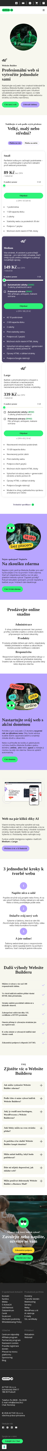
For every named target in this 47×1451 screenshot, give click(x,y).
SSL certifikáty (30, 1319)
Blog (4, 1360)
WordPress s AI (31, 1310)
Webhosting (30, 1301)
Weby (27, 1307)
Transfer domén (31, 1299)
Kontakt (5, 1296)
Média (4, 1301)
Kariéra (5, 1299)
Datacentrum (8, 1310)
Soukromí (6, 1316)
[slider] (4, 185)
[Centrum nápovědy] (43, 3)
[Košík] (36, 3)
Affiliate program (9, 1337)
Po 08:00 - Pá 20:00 (18, 1400)
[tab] (15, 143)
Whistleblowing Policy (12, 1322)
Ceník (4, 1313)
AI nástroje (29, 1313)
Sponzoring (7, 1357)
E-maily (27, 1316)
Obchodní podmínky (11, 1319)
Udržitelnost (7, 1307)
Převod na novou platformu (9, 1353)
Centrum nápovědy (10, 1334)
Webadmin (29, 1334)
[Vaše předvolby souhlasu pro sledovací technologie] (4, 1447)
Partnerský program (11, 1340)
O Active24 (6, 1304)
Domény (28, 1296)
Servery (27, 1304)
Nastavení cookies (10, 1343)
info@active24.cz (15, 1402)
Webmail (28, 1337)
